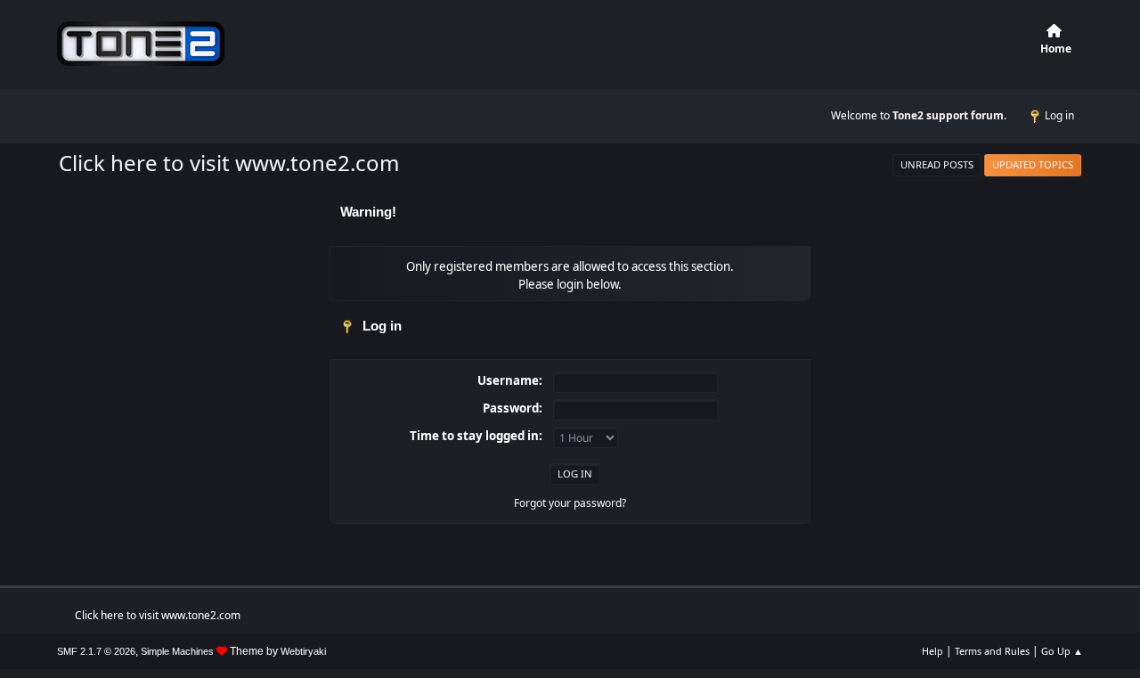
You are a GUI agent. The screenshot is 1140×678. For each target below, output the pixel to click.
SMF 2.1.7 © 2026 (96, 651)
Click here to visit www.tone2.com (229, 162)
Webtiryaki (303, 651)
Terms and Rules (992, 651)
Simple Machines (177, 651)
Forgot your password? (570, 503)
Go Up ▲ (1062, 651)
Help (932, 651)
